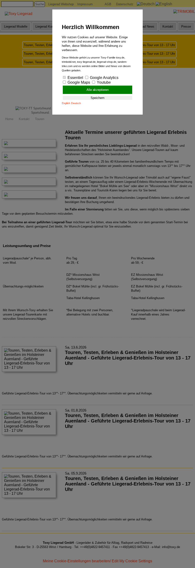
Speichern (97, 98)
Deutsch (76, 103)
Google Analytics (103, 78)
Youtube (103, 82)
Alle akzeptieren (98, 90)
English (66, 103)
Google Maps (78, 82)
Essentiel (75, 78)
